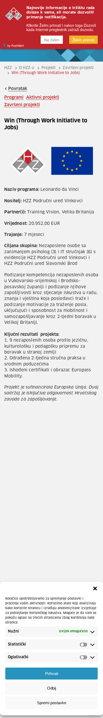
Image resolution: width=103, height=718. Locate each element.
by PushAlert (15, 45)
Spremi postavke (51, 702)
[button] (95, 588)
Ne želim (51, 39)
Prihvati (51, 673)
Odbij (51, 688)
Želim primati (83, 39)
